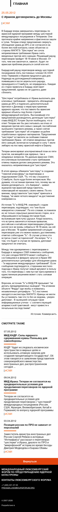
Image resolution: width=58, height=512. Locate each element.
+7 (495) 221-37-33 (10, 485)
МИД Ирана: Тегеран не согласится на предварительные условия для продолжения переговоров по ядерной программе (28, 385)
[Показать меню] (54, 4)
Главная (20, 3)
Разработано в (8, 505)
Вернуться (30, 461)
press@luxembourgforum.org (18, 487)
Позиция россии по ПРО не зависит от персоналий (27, 426)
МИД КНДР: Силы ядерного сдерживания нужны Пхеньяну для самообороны (25, 338)
